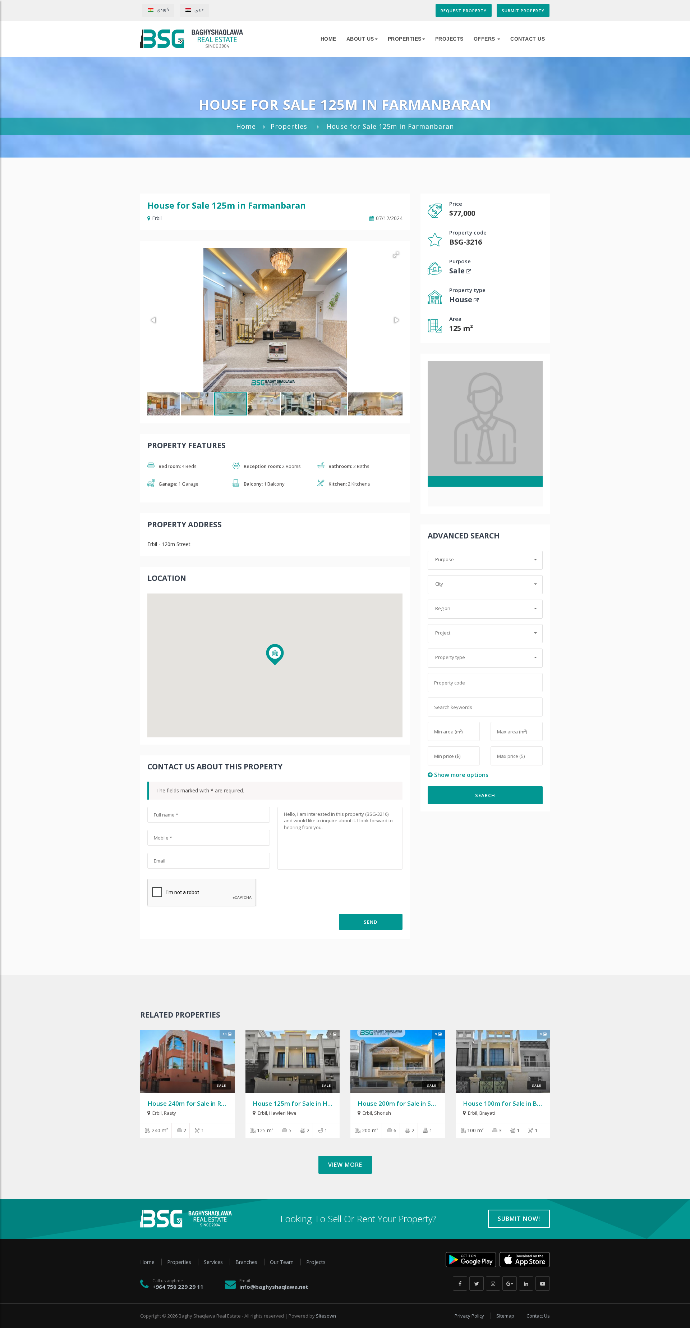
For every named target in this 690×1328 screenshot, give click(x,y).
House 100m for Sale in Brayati (508, 1103)
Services (214, 1262)
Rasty (170, 1113)
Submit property (523, 10)
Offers (485, 39)
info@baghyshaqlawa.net (273, 1286)
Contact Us (527, 39)
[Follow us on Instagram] (493, 1283)
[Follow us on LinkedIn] (526, 1283)
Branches (247, 1262)
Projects (449, 39)
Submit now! (519, 1219)
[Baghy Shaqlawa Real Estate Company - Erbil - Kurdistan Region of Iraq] (191, 38)
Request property (464, 10)
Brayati (487, 1113)
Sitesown (326, 1316)
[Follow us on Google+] (509, 1283)
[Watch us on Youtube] (542, 1283)
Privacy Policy (470, 1316)
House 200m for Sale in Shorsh (403, 1103)
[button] (396, 254)
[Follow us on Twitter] (476, 1283)
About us (360, 39)
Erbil (157, 218)
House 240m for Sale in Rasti (189, 1103)
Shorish (382, 1113)
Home (246, 126)
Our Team (282, 1262)
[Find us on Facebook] (460, 1283)
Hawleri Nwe (282, 1113)
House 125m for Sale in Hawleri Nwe (306, 1103)
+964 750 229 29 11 (177, 1286)
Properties (405, 39)
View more (345, 1165)
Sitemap (505, 1316)
